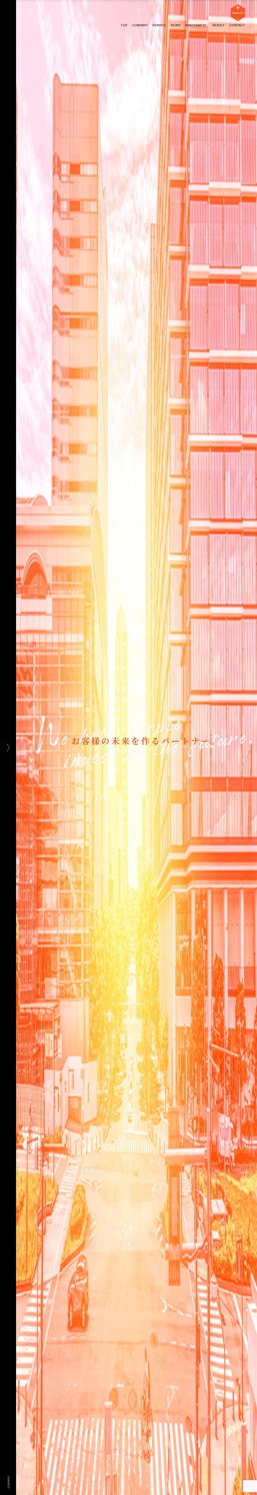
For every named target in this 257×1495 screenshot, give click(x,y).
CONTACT (8, 1482)
